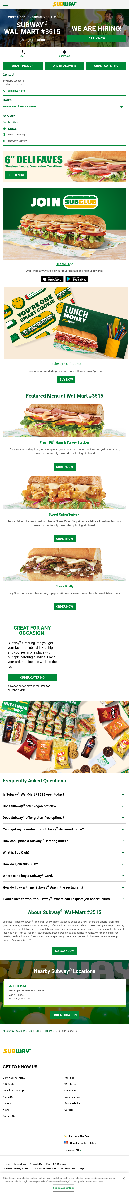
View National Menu (14, 1078)
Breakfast (13, 122)
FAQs (81, 1169)
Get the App (64, 264)
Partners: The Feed (79, 1136)
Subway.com (64, 951)
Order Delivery (64, 65)
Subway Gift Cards (66, 364)
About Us (8, 1097)
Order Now (16, 175)
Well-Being (70, 1084)
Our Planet (70, 1090)
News (6, 1110)
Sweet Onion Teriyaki (64, 514)
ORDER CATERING (32, 677)
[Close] (123, 1178)
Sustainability (72, 1103)
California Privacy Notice (16, 1169)
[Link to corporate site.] (17, 1062)
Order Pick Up (22, 65)
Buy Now (66, 379)
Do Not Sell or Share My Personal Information (53, 1169)
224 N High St (17, 985)
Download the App (13, 1090)
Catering (12, 128)
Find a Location (64, 1015)
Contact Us (9, 1116)
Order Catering (106, 65)
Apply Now (96, 38)
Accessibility (36, 1164)
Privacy (6, 1164)
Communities (72, 1097)
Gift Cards (8, 1084)
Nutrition (69, 1078)
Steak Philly (64, 586)
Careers (68, 1110)
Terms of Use (20, 1164)
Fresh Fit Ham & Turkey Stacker (64, 442)
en (71, 1150)
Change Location (32, 40)
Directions (64, 56)
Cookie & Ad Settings (56, 1164)
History (7, 1103)
